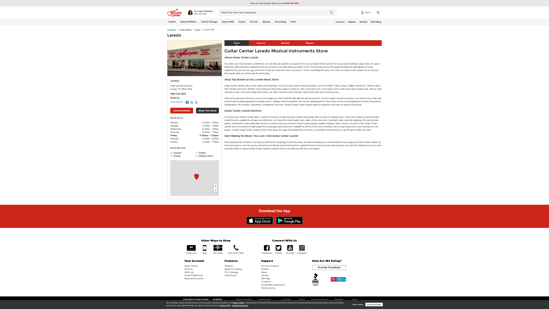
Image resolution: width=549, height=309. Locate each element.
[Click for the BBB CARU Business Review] (338, 279)
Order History (191, 266)
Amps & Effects (188, 21)
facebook (266, 246)
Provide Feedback (329, 267)
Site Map (265, 278)
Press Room (231, 275)
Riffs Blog (376, 22)
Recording (280, 21)
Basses (266, 21)
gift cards (218, 246)
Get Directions (181, 110)
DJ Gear (254, 21)
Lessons (340, 22)
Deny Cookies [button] (358, 304)
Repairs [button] (177, 155)
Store (236, 43)
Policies (265, 269)
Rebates (229, 266)
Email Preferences (193, 275)
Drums (242, 21)
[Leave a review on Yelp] (196, 104)
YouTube (290, 246)
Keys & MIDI (228, 21)
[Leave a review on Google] (192, 104)
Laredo (174, 35)
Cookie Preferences (240, 306)
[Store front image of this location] (194, 58)
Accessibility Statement (273, 285)
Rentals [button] (202, 152)
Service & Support (270, 266)
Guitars (172, 21)
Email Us (175, 97)
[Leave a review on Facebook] (187, 104)
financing (191, 246)
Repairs (352, 22)
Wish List (189, 272)
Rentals (363, 22)
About (264, 272)
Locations (171, 29)
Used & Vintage (209, 21)
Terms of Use (225, 306)
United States (185, 29)
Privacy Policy (238, 303)
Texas (197, 29)
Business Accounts (193, 278)
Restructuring (268, 288)
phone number (236, 246)
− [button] (215, 189)
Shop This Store (207, 110)
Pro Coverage (231, 272)
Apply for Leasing (233, 269)
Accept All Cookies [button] (374, 304)
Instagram (302, 246)
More (293, 21)
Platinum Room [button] (206, 155)
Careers (265, 275)
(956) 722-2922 (178, 93)
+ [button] (215, 185)
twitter (278, 246)
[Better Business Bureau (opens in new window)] (315, 279)
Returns (188, 269)
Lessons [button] (177, 152)
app (204, 246)
